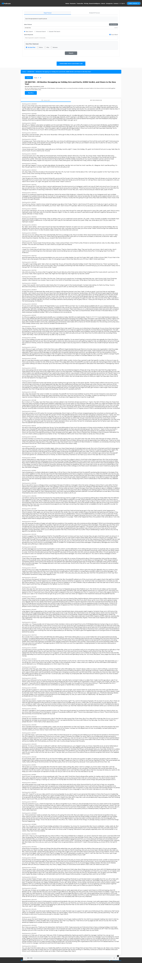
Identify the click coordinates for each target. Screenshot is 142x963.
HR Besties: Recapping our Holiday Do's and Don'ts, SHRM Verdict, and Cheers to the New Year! (63, 71)
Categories (109, 3)
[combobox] (71, 27)
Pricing (86, 3)
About (103, 3)
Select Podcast (28, 24)
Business (29, 77)
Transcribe (80, 3)
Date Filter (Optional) (32, 44)
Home (67, 3)
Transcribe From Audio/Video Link (71, 63)
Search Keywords (28, 34)
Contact (115, 3)
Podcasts (73, 3)
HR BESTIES (30, 71)
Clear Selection (113, 24)
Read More (31, 93)
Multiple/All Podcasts (94, 13)
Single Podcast (47, 13)
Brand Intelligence (94, 3)
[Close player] (118, 956)
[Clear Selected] (115, 27)
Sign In (123, 3)
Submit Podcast (133, 3)
